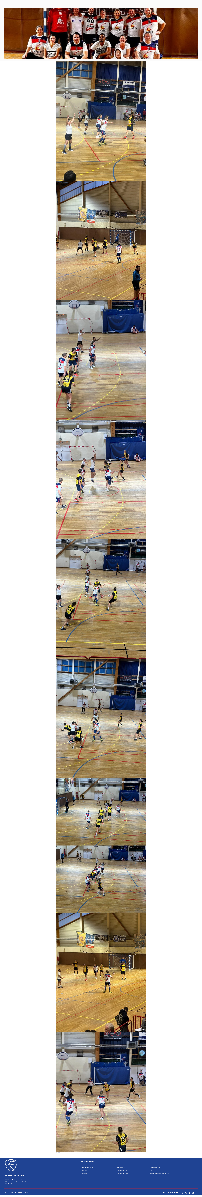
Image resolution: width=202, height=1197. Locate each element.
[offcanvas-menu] (6, 3)
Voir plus (59, 205)
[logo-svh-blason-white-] (11, 218)
